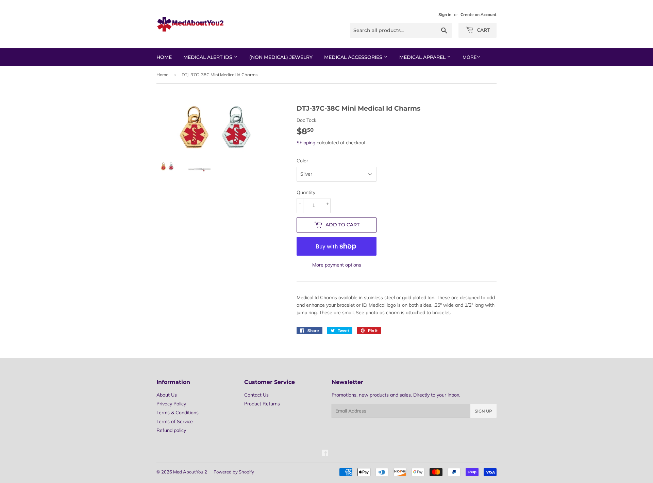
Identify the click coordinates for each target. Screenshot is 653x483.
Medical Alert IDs (208, 57)
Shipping (306, 143)
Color (302, 161)
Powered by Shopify (234, 471)
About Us (166, 395)
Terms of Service (174, 421)
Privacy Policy (171, 404)
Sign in (444, 14)
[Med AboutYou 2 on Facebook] (325, 454)
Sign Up (483, 411)
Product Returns (262, 404)
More (469, 57)
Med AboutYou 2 (190, 471)
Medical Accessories (354, 57)
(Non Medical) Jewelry (281, 57)
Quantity (306, 192)
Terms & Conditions (177, 412)
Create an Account (479, 14)
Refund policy (171, 430)
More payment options (336, 265)
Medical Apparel (423, 57)
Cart (482, 30)
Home (164, 57)
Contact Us (256, 395)
